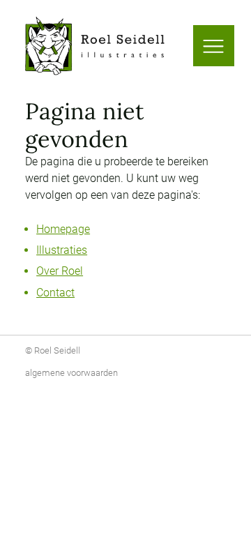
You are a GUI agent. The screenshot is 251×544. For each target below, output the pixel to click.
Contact (55, 292)
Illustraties (61, 250)
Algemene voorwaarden (71, 373)
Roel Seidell (57, 350)
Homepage (63, 229)
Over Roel (59, 271)
